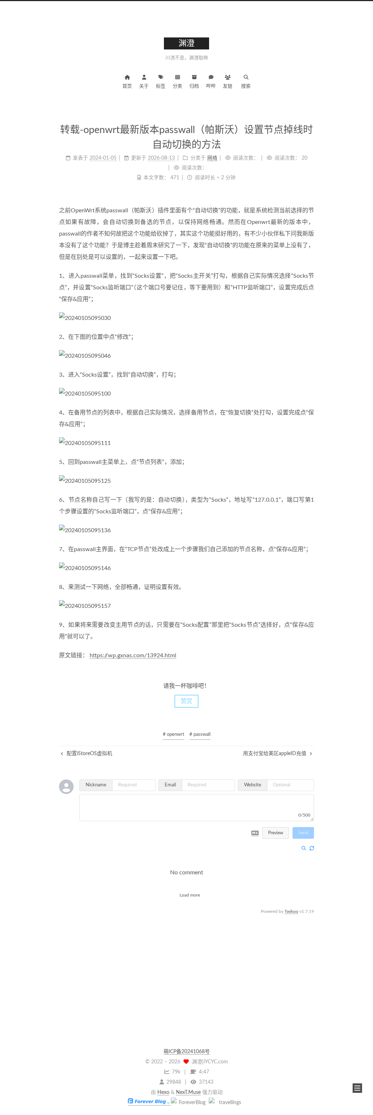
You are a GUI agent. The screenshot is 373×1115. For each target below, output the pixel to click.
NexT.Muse (188, 1092)
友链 (227, 86)
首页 (127, 86)
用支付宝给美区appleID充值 (275, 753)
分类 (177, 86)
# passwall (200, 734)
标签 (160, 86)
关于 (144, 86)
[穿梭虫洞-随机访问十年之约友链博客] (189, 1102)
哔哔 (211, 86)
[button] (357, 1088)
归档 (194, 86)
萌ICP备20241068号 (187, 1051)
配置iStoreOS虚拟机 (88, 753)
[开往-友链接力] (227, 1102)
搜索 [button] (246, 86)
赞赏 (186, 701)
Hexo (163, 1092)
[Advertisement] (186, 967)
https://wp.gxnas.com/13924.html (133, 655)
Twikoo (291, 911)
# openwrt (173, 734)
